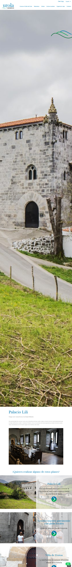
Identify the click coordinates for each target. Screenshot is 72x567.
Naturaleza (36, 6)
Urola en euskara (50, 6)
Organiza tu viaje (61, 6)
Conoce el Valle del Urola (26, 6)
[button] (68, 563)
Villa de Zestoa (54, 555)
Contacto (69, 6)
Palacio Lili (54, 484)
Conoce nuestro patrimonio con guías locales (54, 522)
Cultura (43, 6)
